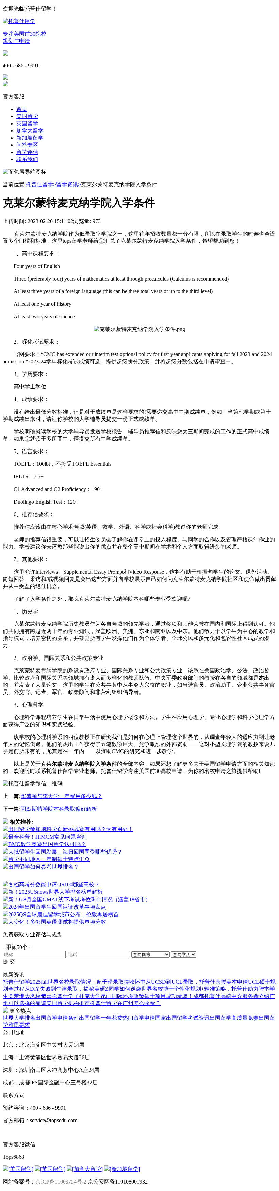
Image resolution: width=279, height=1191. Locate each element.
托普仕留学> (41, 184)
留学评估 (27, 152)
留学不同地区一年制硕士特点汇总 (49, 859)
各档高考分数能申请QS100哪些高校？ (54, 884)
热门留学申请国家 (144, 1018)
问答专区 (27, 145)
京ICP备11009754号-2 (60, 1182)
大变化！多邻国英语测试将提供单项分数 (57, 922)
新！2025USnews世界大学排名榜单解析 (55, 892)
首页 (21, 109)
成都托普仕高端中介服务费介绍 (231, 996)
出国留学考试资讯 (188, 1018)
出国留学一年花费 (100, 1018)
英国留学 (27, 123)
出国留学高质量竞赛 (234, 1018)
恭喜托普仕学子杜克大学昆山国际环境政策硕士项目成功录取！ (117, 996)
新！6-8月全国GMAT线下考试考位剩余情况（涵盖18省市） (79, 899)
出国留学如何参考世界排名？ (43, 867)
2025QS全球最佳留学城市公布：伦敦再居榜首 (63, 914)
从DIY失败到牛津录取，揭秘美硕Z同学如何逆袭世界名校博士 (99, 989)
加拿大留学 (30, 130)
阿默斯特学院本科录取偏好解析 (59, 809)
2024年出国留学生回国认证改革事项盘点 (57, 907)
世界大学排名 (19, 1018)
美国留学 (27, 116)
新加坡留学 (30, 138)
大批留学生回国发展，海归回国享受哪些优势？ (65, 852)
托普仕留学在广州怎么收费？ (125, 1003)
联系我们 (27, 159)
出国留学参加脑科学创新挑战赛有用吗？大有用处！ (70, 829)
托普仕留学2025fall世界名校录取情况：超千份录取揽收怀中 (74, 982)
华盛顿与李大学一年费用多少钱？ (61, 796)
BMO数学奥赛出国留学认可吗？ (47, 844)
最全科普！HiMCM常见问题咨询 (47, 837)
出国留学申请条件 (57, 1018)
